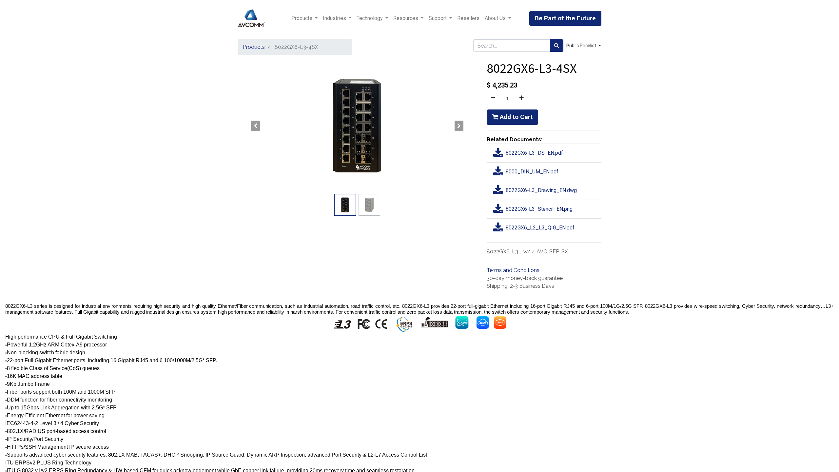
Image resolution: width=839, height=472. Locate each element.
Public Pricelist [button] (581, 45)
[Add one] (521, 98)
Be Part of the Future (565, 18)
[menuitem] (468, 18)
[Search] (556, 45)
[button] (256, 126)
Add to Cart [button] (515, 117)
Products (254, 47)
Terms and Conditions (513, 270)
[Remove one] (493, 98)
